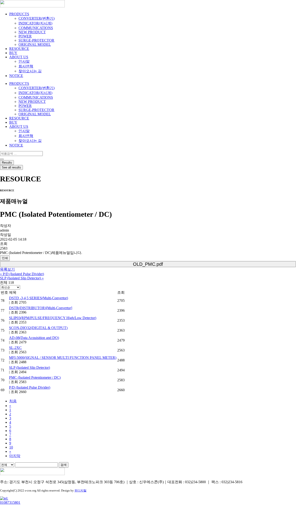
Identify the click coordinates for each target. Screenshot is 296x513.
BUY (13, 53)
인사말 (24, 61)
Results (7, 162)
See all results (11, 167)
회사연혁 (25, 66)
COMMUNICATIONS (35, 28)
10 (11, 447)
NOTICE (16, 76)
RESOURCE (19, 49)
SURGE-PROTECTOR (36, 40)
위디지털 (80, 490)
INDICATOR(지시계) (35, 23)
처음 (13, 401)
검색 (64, 465)
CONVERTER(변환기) (36, 18)
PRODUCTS (19, 14)
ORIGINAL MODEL (34, 44)
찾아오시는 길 (30, 71)
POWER (25, 36)
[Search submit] (2, 159)
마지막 (14, 456)
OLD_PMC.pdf (148, 264)
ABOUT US (18, 57)
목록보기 (7, 269)
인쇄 (5, 258)
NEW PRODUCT (32, 32)
